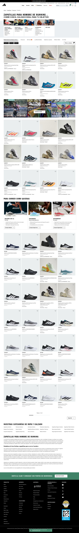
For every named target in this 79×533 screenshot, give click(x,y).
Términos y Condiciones (28, 528)
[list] (39, 40)
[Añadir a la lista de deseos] (19, 47)
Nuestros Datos (20, 528)
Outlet (50, 5)
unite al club (72, 3)
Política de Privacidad (58, 528)
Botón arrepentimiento (50, 3)
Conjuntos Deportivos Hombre (8, 431)
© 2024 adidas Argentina (39, 531)
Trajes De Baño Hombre (69, 429)
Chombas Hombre (31, 427)
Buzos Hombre (19, 429)
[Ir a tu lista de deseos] (72, 5)
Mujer (23, 5)
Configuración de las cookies (12, 528)
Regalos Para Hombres (8, 429)
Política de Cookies (50, 528)
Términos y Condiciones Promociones (39, 528)
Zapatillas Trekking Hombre (44, 429)
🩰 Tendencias (39, 5)
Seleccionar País (65, 528)
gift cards (67, 3)
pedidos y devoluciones (61, 3)
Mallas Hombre (43, 431)
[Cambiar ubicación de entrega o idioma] (75, 3)
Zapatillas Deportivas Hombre (20, 431)
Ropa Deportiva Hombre (57, 431)
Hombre (28, 5)
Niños (32, 5)
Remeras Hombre (19, 427)
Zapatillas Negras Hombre (57, 427)
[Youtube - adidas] (68, 497)
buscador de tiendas (43, 3)
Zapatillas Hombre (7, 427)
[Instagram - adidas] (68, 488)
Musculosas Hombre (56, 429)
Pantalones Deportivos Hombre (44, 427)
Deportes (45, 5)
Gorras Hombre (31, 431)
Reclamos (70, 528)
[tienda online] (4, 5)
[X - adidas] (68, 491)
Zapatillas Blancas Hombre (33, 429)
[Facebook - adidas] (68, 485)
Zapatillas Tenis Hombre (69, 431)
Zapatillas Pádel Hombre (69, 427)
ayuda (56, 3)
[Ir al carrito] (75, 5)
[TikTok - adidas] (68, 494)
